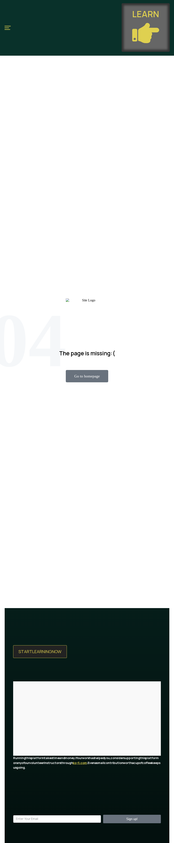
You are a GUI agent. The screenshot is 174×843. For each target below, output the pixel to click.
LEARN (145, 14)
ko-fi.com (80, 763)
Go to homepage (87, 376)
